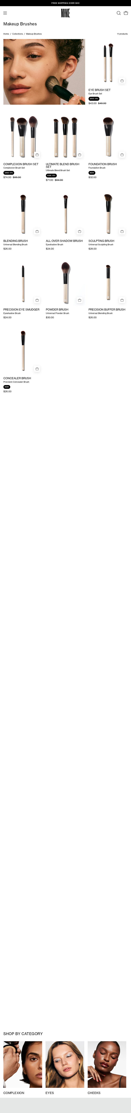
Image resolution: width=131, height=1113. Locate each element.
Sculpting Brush (101, 241)
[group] (65, 3)
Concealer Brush (17, 378)
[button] (118, 13)
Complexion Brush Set (20, 164)
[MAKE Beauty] (65, 13)
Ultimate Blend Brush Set (62, 165)
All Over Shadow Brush (64, 241)
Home (6, 34)
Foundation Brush (103, 164)
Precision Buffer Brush (107, 309)
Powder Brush (57, 309)
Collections (17, 34)
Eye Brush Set (100, 90)
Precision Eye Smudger (21, 309)
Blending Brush (15, 241)
